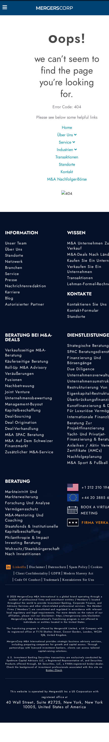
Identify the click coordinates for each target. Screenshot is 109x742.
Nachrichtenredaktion (25, 285)
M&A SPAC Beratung (24, 434)
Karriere (12, 292)
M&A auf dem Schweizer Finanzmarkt (29, 443)
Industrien (65, 150)
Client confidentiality (32, 573)
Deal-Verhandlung (22, 428)
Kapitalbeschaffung (23, 410)
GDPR (56, 573)
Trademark (51, 580)
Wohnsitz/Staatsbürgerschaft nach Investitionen (32, 551)
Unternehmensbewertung (28, 398)
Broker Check (54, 670)
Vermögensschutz (21, 509)
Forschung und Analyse (27, 502)
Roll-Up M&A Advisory (26, 367)
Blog (9, 298)
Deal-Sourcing (18, 416)
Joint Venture (17, 391)
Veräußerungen (19, 373)
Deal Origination (21, 422)
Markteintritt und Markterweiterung (21, 494)
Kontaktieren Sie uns (78, 580)
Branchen (14, 267)
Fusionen (13, 379)
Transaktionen (67, 157)
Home (67, 127)
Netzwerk (14, 261)
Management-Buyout (24, 404)
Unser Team (16, 243)
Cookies (97, 567)
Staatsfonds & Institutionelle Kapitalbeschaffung (31, 529)
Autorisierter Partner (24, 304)
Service (65, 142)
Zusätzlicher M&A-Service (29, 452)
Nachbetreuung (20, 385)
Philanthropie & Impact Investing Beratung (27, 540)
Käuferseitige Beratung (26, 361)
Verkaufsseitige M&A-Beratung (25, 353)
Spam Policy (78, 567)
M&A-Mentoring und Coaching (24, 518)
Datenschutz (57, 567)
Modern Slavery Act (79, 573)
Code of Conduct (28, 580)
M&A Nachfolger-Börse (67, 179)
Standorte (67, 164)
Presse (11, 279)
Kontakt (67, 172)
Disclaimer (37, 567)
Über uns (65, 135)
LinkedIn (19, 567)
